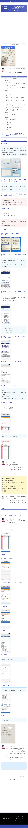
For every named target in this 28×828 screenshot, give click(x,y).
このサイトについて (7, 818)
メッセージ (14, 820)
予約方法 (7, 92)
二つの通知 (8, 82)
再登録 (6, 112)
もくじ (12, 76)
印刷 (7, 129)
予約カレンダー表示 (10, 110)
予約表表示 (8, 125)
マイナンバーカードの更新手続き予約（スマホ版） (14, 78)
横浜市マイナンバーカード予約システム (14, 107)
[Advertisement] (14, 27)
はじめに (7, 80)
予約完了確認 (8, 122)
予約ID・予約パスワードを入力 (12, 109)
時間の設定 (7, 117)
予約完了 (7, 124)
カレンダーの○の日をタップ (11, 115)
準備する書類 (7, 90)
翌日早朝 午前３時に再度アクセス (13, 114)
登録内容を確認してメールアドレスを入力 (14, 120)
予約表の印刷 (8, 127)
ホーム (7, 816)
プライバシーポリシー (20, 818)
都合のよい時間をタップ (11, 119)
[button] (25, 421)
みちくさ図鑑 (21, 816)
